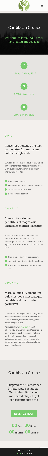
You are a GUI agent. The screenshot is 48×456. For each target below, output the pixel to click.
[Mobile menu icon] (42, 5)
